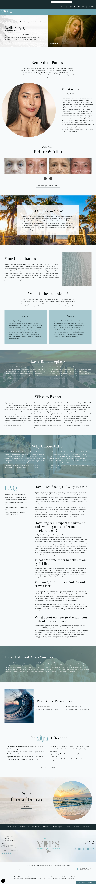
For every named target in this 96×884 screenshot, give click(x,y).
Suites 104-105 (5, 838)
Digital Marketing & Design (86, 869)
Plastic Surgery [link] (57, 826)
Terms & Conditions (42, 869)
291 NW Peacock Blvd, (8, 836)
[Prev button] (45, 178)
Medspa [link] (67, 826)
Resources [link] (86, 826)
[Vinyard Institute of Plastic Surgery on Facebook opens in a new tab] (74, 7)
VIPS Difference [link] (12, 826)
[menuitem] (66, 7)
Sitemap (56, 869)
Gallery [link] (22, 826)
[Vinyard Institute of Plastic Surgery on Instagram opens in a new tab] (66, 7)
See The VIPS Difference (48, 767)
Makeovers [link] (46, 826)
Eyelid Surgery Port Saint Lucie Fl (30, 21)
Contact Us (26, 806)
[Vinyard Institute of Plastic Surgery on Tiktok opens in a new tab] (82, 7)
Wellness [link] (76, 826)
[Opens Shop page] (61, 6)
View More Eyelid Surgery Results (48, 185)
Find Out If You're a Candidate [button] (61, 2)
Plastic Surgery (14, 21)
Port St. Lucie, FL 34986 (8, 840)
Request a (26, 797)
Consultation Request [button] (86, 882)
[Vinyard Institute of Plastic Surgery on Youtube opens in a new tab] (78, 7)
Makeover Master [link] (33, 826)
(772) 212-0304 (71, 878)
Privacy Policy (50, 869)
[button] (3, 881)
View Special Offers (94, 442)
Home (6, 21)
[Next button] (50, 178)
